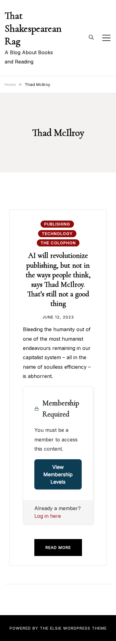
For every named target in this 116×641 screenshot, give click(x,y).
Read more (58, 547)
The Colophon (58, 242)
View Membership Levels (58, 474)
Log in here (47, 516)
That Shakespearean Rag (33, 28)
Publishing (57, 223)
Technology (57, 233)
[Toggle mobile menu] (106, 38)
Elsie (56, 628)
